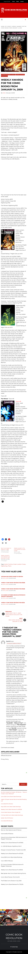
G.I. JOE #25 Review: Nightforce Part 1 (11, 846)
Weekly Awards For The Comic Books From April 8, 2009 (19, 549)
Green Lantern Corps (19, 564)
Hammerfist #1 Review (7, 833)
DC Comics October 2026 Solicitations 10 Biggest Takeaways (12, 865)
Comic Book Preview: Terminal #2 (10, 877)
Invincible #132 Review (7, 820)
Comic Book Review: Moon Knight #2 (10, 812)
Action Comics (8, 564)
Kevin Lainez (5, 578)
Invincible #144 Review (7, 803)
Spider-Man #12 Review (7, 818)
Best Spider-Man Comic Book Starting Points (13, 873)
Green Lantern (20, 74)
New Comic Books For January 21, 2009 (16, 620)
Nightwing (4, 76)
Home (13, 1)
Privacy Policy (5, 759)
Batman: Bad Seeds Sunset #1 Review (12, 576)
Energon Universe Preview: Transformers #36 (13, 850)
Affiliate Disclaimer (6, 755)
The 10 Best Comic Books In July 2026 (11, 880)
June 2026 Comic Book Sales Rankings (11, 796)
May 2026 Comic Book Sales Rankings (11, 806)
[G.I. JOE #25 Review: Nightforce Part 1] (14, 917)
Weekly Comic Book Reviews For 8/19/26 (13, 582)
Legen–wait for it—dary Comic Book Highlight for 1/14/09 (13, 614)
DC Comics (12, 74)
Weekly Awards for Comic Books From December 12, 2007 (5, 557)
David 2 (8, 641)
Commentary (5, 74)
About (17, 1)
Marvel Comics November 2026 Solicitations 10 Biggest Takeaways (14, 838)
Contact (22, 1)
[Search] (25, 19)
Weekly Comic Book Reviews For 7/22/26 (12, 884)
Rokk (4, 93)
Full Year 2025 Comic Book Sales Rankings (12, 815)
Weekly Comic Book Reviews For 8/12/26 (13, 588)
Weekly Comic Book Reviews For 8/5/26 (13, 602)
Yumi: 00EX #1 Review (7, 860)
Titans (9, 566)
